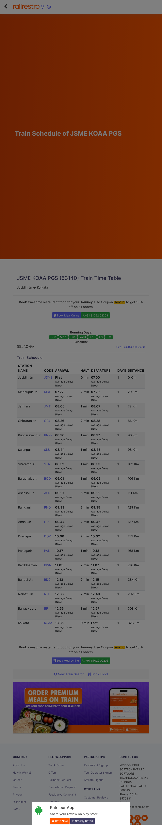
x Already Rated (82, 821)
